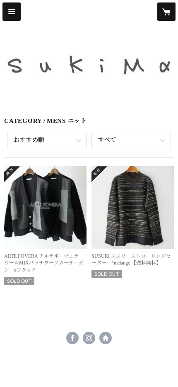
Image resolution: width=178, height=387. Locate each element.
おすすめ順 (28, 140)
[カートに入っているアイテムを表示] (166, 11)
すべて (107, 140)
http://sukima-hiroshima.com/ (105, 338)
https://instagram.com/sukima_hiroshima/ (89, 338)
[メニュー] (11, 11)
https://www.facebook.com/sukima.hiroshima (72, 338)
